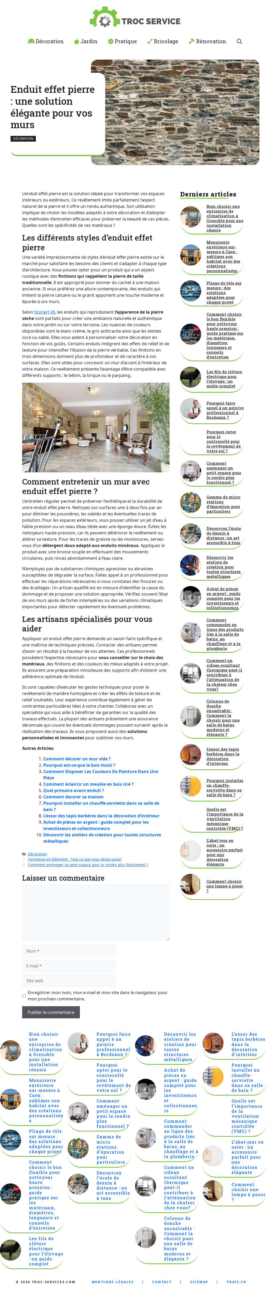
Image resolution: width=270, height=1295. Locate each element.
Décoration (49, 41)
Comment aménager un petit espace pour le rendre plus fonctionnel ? (88, 864)
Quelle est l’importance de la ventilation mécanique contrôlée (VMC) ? (224, 819)
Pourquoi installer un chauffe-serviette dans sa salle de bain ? (224, 787)
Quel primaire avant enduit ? (73, 790)
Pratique (125, 41)
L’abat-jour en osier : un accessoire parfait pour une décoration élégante (224, 852)
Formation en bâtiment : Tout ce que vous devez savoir (75, 859)
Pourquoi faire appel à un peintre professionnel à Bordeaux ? (225, 410)
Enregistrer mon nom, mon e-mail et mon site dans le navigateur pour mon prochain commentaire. (98, 996)
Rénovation (210, 41)
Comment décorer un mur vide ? (77, 759)
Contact (162, 1282)
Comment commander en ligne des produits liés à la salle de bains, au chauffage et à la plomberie (225, 634)
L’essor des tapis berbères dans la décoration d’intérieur (101, 816)
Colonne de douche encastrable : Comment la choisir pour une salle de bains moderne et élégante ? (223, 717)
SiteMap (199, 1282)
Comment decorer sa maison (73, 797)
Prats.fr (236, 1282)
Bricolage (165, 41)
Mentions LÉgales (113, 1282)
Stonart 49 (44, 312)
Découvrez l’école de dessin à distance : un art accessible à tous (223, 535)
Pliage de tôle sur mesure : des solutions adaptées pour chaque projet (224, 292)
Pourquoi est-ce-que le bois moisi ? (79, 765)
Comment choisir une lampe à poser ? (224, 886)
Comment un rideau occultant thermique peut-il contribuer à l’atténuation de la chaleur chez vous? (224, 675)
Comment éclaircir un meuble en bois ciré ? (88, 784)
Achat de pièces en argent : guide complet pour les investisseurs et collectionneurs (223, 598)
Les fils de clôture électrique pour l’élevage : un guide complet (224, 379)
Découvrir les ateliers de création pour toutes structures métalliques (223, 567)
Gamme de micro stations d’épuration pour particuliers (223, 504)
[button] (239, 41)
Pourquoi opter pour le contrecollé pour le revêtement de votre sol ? (223, 441)
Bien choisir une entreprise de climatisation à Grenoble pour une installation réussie (224, 218)
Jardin (88, 41)
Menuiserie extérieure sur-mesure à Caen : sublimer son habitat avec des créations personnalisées (223, 256)
